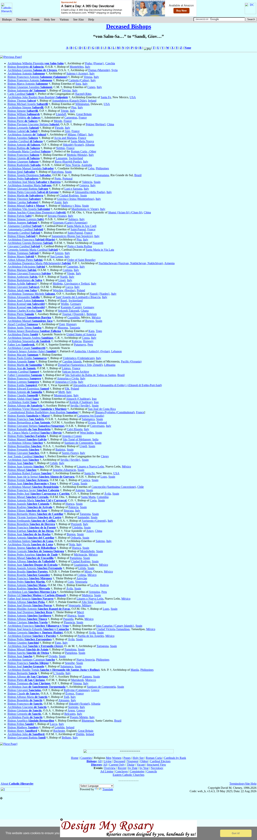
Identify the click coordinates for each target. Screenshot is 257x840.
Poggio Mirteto (79, 717)
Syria (114, 70)
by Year (144, 768)
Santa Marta (88, 497)
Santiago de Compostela (78, 442)
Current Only (117, 764)
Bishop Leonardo (23, 127)
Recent (122, 768)
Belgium (92, 314)
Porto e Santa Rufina (79, 246)
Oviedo (53, 656)
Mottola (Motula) (77, 154)
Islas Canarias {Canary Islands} (115, 625)
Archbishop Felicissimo (26, 266)
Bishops (7, 19)
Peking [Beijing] (95, 124)
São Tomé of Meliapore (77, 439)
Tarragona (103, 646)
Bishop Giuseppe (23, 161)
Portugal (67, 178)
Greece (95, 690)
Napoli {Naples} (100, 293)
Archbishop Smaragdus (29, 341)
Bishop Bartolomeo (25, 280)
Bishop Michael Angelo (28, 104)
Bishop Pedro (23, 178)
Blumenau (88, 720)
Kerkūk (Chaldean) (80, 402)
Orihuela (76, 537)
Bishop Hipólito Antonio (39, 608)
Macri (80, 612)
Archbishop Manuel (30, 320)
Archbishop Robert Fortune (30, 473)
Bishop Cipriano (28, 622)
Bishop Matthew (23, 727)
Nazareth (98, 242)
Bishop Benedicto (31, 524)
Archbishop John (26, 734)
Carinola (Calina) (78, 80)
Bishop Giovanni (23, 287)
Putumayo (80, 344)
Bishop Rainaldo (29, 429)
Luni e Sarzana (73, 188)
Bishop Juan (20, 463)
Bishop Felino (21, 724)
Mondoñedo (87, 551)
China (110, 124)
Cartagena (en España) (90, 415)
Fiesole (59, 127)
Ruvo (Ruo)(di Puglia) (68, 161)
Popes (127, 757)
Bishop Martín (25, 195)
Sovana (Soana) (57, 215)
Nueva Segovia (85, 659)
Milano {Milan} (77, 134)
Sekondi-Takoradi (68, 310)
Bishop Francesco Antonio (37, 76)
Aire (67, 131)
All (100, 761)
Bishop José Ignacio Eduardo (38, 629)
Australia (86, 165)
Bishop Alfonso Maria (27, 696)
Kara (91, 331)
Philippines (102, 168)
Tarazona (85, 514)
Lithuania (109, 364)
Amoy (90, 530)
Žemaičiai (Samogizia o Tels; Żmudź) (80, 364)
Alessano (63, 700)
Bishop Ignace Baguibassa (34, 331)
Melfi (61, 392)
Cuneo (91, 87)
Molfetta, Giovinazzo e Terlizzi (71, 283)
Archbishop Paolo (25, 717)
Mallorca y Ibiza (71, 205)
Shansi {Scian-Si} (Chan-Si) (125, 212)
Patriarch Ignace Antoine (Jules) (32, 351)
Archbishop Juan (23, 459)
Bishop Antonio (24, 144)
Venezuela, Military (79, 605)
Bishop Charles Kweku (25, 310)
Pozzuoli (76, 524)
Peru (90, 344)
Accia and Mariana (65, 137)
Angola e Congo (72, 436)
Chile (140, 486)
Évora (91, 422)
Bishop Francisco (26, 419)
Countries (86, 757)
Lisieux (66, 368)
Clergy (105, 456)
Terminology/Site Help (242, 783)
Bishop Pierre (23, 121)
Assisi (57, 202)
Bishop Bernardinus (29, 422)
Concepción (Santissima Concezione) (113, 486)
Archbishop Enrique (32, 635)
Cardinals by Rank (175, 757)
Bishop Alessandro (24, 297)
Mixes (88, 571)
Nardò (64, 276)
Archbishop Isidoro (30, 541)
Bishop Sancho (28, 652)
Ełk (67, 388)
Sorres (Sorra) (70, 453)
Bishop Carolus (23, 202)
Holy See (49, 19)
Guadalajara (81, 564)
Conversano (97, 425)
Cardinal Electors (160, 761)
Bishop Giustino (23, 642)
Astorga (80, 490)
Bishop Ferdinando (32, 520)
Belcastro (69, 713)
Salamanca (88, 419)
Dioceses (21, 19)
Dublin (80, 734)
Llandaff (61, 114)
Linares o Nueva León (90, 466)
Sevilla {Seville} (80, 405)
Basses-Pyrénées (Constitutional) (115, 412)
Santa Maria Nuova (82, 141)
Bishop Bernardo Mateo (35, 514)
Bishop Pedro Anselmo (33, 554)
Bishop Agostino (23, 137)
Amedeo (25, 141)
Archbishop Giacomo (27, 707)
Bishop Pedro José (38, 493)
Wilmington (82, 104)
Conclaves (121, 771)
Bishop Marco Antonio (28, 83)
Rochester (59, 730)
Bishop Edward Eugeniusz (28, 388)
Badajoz (60, 449)
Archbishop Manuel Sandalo (31, 168)
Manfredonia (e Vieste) (85, 209)
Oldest (144, 761)
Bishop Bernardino (24, 446)
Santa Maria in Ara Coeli (81, 226)
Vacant (141, 764)
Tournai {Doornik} (73, 314)
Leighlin (60, 727)
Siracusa (69, 510)
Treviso (66, 90)
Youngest (132, 761)
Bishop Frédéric (24, 117)
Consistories (137, 771)
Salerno (100, 541)
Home (74, 757)
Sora (78, 83)
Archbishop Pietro (23, 334)
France (83, 117)
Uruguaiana (102, 175)
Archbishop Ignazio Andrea (30, 337)
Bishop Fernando (23, 449)
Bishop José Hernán (30, 605)
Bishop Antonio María (37, 500)
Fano (58, 642)
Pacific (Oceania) (131, 361)
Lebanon (116, 351)
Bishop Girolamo (25, 710)
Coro (71, 581)
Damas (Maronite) (99, 70)
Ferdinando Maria (29, 151)
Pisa (73, 107)
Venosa (88, 76)
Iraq (94, 398)
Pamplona (76, 558)
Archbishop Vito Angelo (29, 209)
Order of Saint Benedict (81, 259)
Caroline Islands (71, 361)
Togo (99, 331)
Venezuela (81, 581)
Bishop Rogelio (29, 575)
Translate (107, 789)
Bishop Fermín (28, 480)
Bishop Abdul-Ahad (23, 398)
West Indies (87, 432)
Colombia (103, 497)
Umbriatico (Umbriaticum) (78, 358)
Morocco (90, 680)
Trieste (64, 110)
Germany (75, 303)
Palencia (73, 507)
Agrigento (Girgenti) (94, 520)
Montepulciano (63, 395)
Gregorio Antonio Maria (33, 249)
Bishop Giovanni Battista (28, 188)
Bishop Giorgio (24, 158)
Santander (83, 517)
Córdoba (77, 527)
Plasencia (69, 622)
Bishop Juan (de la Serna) (41, 476)
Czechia (110, 63)
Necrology (157, 768)
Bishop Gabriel (22, 131)
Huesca (69, 503)
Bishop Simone (23, 110)
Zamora (87, 676)
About (17, 783)
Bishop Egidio (22, 385)
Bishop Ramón (29, 415)
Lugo (103, 476)
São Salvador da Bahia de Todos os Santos (90, 375)
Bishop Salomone (27, 90)
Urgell (83, 446)
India (95, 439)
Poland (81, 290)
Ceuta (75, 483)
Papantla (68, 619)
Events (35, 19)
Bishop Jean (22, 368)
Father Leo (21, 344)
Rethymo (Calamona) (76, 690)
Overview (110, 768)
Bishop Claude (23, 693)
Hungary (71, 324)
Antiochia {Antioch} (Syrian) (92, 351)
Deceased (119, 761)
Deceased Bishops (128, 26)
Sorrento (73, 707)
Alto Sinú (87, 602)
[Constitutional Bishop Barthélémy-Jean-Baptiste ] (43, 412)
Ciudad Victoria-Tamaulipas (113, 629)
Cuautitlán (73, 317)
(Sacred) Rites (83, 93)
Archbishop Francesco (31, 239)
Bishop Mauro (21, 256)
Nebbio (60, 148)
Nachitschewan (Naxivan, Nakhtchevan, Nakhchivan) (131, 263)
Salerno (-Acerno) (77, 73)
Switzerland (76, 158)
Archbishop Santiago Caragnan (31, 659)
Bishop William (24, 114)
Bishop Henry (22, 730)
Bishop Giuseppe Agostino (30, 87)
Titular (131, 764)
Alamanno (24, 226)
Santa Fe (106, 97)
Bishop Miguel (26, 205)
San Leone (56, 256)
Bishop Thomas (22, 100)
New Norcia (72, 165)
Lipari (61, 280)
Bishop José (26, 666)
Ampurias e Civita (68, 378)
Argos (71, 710)
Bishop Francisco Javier (33, 490)
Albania (89, 144)
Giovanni (24, 246)
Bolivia (104, 585)
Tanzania (74, 327)
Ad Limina (106, 771)
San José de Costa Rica (102, 408)
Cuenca (85, 480)
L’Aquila (58, 673)
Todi (66, 696)
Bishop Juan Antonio (26, 466)
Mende (58, 121)
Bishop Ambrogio (22, 276)
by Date (133, 768)
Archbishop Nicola (30, 544)
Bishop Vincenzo (24, 198)
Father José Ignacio (30, 598)
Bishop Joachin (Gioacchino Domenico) (36, 212)
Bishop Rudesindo (24, 165)
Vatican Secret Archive (75, 371)
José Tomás (26, 456)
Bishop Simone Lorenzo (25, 219)
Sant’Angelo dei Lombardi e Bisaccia (78, 297)
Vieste (70, 273)
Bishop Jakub (22, 290)
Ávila (107, 493)
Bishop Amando (21, 361)
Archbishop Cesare (26, 348)
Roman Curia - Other (83, 151)
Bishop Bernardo (22, 673)
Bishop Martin (25, 364)
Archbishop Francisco (38, 625)
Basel (63, 300)
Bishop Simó (21, 171)
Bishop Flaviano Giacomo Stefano (33, 124)
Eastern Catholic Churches (128, 774)
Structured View (156, 764)
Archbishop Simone (25, 107)
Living (108, 761)
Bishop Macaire (23, 354)
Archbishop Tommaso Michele (31, 293)
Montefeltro (77, 66)
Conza (86, 337)
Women (116, 757)
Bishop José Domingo (30, 612)
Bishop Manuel (29, 317)
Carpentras (70, 117)
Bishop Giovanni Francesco (29, 273)
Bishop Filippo (21, 236)
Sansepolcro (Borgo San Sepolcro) (72, 236)
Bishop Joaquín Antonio (35, 568)
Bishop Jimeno (32, 547)
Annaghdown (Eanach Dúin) (69, 100)
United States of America (81, 334)
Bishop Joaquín (28, 503)
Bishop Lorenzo (23, 381)
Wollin (65, 303)
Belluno (66, 737)
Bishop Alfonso (25, 405)
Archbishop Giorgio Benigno (30, 242)
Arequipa (94, 591)
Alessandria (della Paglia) (90, 192)
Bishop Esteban (31, 530)
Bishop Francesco (23, 154)
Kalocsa (76, 341)
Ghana (85, 310)
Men (108, 757)
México (96, 317)
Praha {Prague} (94, 63)
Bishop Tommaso (23, 253)
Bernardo (24, 232)
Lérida (82, 568)
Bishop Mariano (22, 270)
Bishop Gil (37, 595)
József (23, 324)
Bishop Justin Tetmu (24, 327)
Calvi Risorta (74, 429)
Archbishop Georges (32, 70)
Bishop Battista (24, 148)
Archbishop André (22, 402)
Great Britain (84, 114)
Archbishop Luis (32, 591)
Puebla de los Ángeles (91, 635)
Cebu (91, 168)
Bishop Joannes (22, 222)
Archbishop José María (34, 182)
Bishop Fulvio (19, 215)
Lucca (69, 287)
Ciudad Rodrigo (69, 195)
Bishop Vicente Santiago (34, 517)
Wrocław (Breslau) (64, 290)
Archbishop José (35, 646)
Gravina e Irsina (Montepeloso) (75, 198)
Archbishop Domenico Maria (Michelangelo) (39, 263)
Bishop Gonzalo (36, 551)
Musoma (63, 327)
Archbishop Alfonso (25, 442)
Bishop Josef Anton (26, 300)
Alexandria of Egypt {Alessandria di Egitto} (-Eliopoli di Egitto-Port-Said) (117, 385)
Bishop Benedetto (26, 66)
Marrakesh (77, 680)
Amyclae (81, 578)
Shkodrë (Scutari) (73, 144)
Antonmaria (25, 229)
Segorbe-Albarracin (64, 469)
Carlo (21, 93)
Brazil (137, 175)
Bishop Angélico (31, 720)
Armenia (169, 263)
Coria (93, 500)
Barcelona (57, 171)
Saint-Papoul (78, 229)
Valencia (87, 182)
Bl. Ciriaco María (35, 432)
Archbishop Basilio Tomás (54, 669)
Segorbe (70, 663)
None (187, 47)
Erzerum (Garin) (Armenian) (70, 222)
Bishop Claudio (23, 395)
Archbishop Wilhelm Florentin (36, 63)
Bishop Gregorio (35, 632)
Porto (58, 178)
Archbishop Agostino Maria (29, 185)
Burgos (89, 320)
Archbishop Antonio (26, 73)
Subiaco (73, 219)
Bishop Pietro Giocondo (33, 192)
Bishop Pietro (26, 680)
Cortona (67, 270)
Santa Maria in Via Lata (100, 249)
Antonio (23, 371)
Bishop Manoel (27, 439)
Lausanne (61, 158)
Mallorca (87, 595)
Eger (62, 324)
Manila (135, 669)
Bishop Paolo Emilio (27, 358)
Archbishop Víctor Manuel (37, 408)
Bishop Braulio (28, 571)
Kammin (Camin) (71, 307)
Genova (84, 185)
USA (133, 97)
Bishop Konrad (26, 303)
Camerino (72, 266)
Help (91, 19)
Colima (81, 575)
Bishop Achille (22, 283)
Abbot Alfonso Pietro (25, 259)
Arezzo (59, 253)
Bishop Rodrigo (30, 507)
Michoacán (80, 554)
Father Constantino (25, 375)
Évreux (69, 693)
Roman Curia (154, 757)
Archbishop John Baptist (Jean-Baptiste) (38, 97)
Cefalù (54, 463)
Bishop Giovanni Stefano (36, 425)
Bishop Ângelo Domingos (29, 175)
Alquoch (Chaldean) (78, 398)
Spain (68, 171)
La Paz (94, 585)
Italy (87, 66)
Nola (72, 544)
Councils (151, 771)
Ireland (92, 100)
